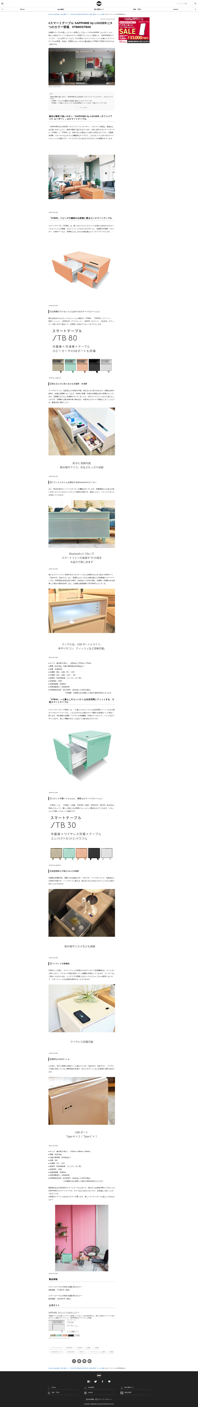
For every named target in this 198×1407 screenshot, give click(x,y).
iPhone (22, 9)
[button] (195, 9)
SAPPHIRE (69, 1347)
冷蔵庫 (88, 1347)
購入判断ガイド (99, 9)
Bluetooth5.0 (71, 1352)
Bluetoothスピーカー (57, 1352)
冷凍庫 (96, 1347)
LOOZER (79, 1347)
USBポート (82, 1352)
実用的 (111, 1352)
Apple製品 (60, 9)
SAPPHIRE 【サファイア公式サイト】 (62, 1312)
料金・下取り (137, 9)
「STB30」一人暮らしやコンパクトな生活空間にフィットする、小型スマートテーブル (78, 103)
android (175, 9)
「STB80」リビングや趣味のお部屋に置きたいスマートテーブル (71, 101)
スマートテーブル (57, 1347)
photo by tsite (56, 86)
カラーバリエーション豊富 (97, 1352)
